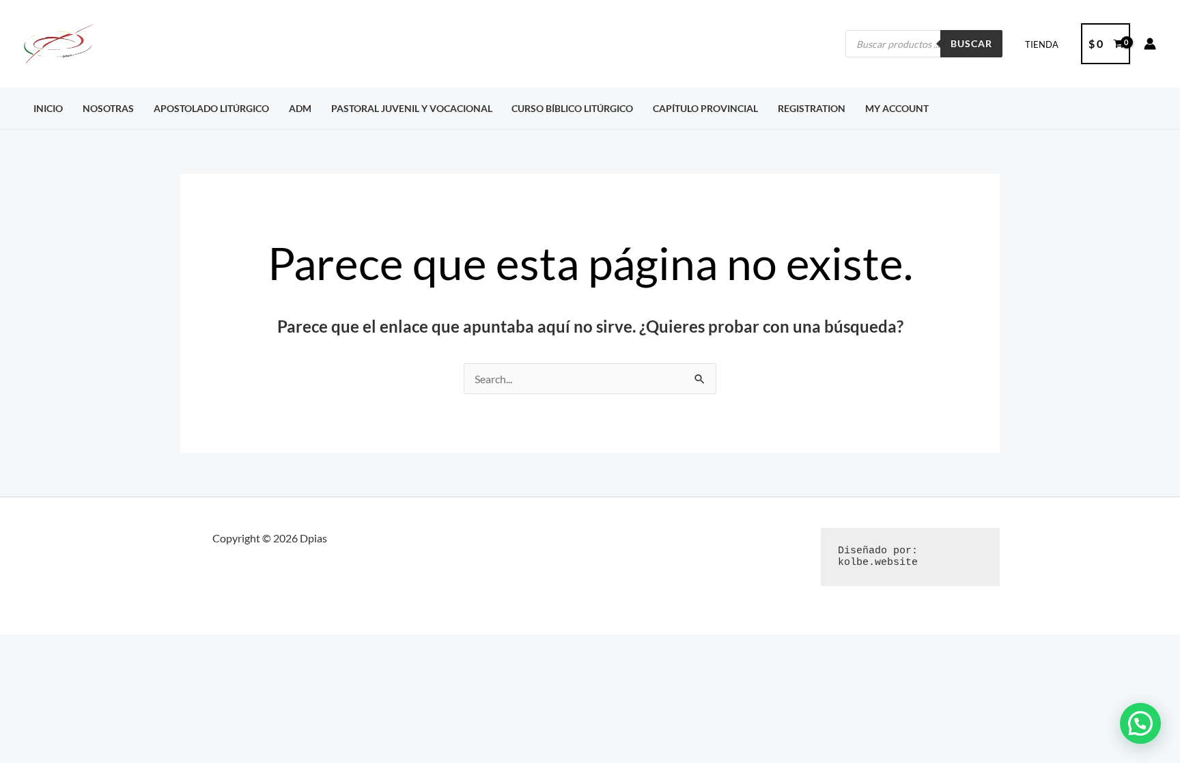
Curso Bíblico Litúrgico (572, 108)
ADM (300, 108)
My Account (897, 108)
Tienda (1041, 44)
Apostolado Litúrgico (211, 108)
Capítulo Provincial (705, 108)
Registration (811, 108)
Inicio (48, 108)
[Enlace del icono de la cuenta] (1150, 44)
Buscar (971, 43)
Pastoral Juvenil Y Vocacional (411, 108)
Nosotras (108, 108)
